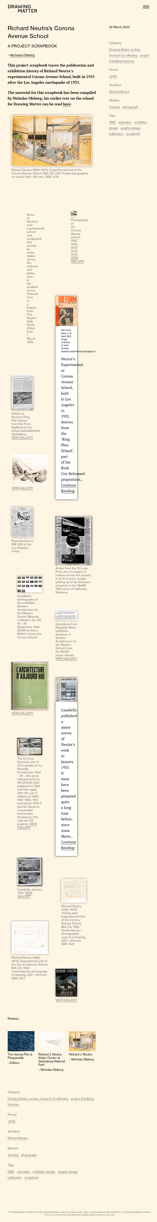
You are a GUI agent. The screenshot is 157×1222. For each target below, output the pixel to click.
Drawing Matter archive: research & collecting (38, 1099)
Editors (15, 1063)
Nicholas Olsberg (22, 55)
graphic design (68, 1172)
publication (15, 1177)
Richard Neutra (18, 1138)
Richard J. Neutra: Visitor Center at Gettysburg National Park (51, 1060)
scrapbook (32, 1177)
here (67, 104)
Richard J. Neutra (80, 1054)
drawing (13, 1155)
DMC (11, 1172)
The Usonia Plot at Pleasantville (20, 1056)
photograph (29, 1155)
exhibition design (44, 1172)
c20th (12, 1121)
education (23, 1172)
